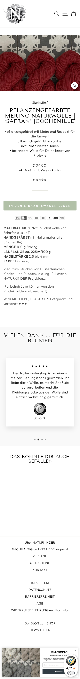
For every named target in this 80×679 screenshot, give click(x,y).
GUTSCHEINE (40, 563)
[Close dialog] (75, 650)
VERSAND (40, 556)
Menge (40, 179)
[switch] (71, 673)
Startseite (39, 102)
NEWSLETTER (40, 630)
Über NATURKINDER (40, 542)
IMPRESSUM (40, 583)
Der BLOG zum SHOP (40, 623)
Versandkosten (51, 170)
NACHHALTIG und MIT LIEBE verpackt (40, 549)
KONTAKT (40, 570)
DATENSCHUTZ (40, 590)
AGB (40, 603)
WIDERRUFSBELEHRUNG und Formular (40, 610)
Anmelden (59, 671)
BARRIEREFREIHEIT (40, 596)
